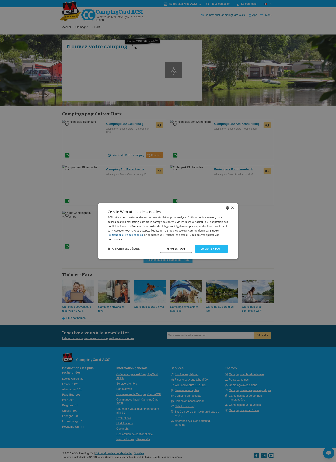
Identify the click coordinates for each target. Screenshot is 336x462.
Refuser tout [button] (175, 248)
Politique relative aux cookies (125, 235)
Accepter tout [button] (211, 248)
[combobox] (227, 208)
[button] (124, 249)
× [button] (232, 207)
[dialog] (168, 231)
